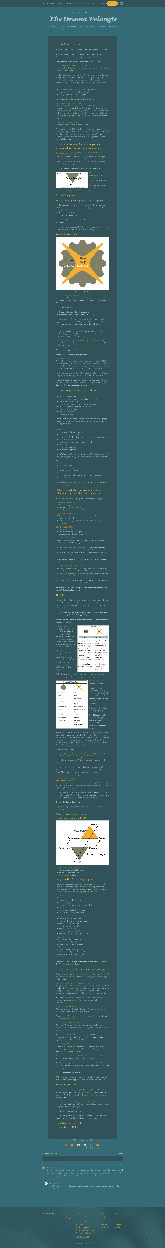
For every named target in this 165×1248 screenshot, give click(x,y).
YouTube (117, 1227)
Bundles (103, 1218)
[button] (60, 3)
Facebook (117, 1224)
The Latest (79, 1218)
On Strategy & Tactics (83, 1233)
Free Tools (104, 1227)
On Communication (83, 1227)
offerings (112, 3)
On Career (79, 1224)
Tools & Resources (82, 1236)
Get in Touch (118, 1218)
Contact (79, 3)
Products (103, 1224)
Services (103, 1221)
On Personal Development (85, 1230)
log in (102, 3)
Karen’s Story (65, 1218)
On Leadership (81, 1221)
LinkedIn (117, 1221)
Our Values (65, 1221)
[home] (48, 3)
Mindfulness (91, 3)
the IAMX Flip (73, 1127)
